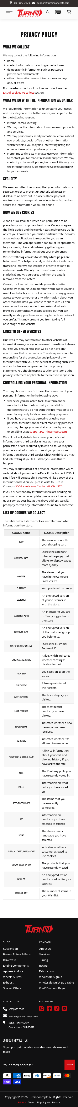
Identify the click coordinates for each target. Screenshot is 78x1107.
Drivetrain (9, 960)
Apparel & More (13, 971)
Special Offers (12, 988)
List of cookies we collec (18, 92)
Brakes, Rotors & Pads (17, 954)
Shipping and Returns (48, 1102)
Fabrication (46, 971)
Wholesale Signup (50, 977)
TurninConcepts (38, 1097)
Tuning (43, 960)
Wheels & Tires (12, 977)
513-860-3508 (22, 3)
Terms (31, 1102)
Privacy (22, 1102)
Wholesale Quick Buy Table (56, 982)
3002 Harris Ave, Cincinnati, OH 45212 (39, 486)
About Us (45, 949)
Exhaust (8, 982)
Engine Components (16, 965)
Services (44, 954)
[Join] (69, 1065)
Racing (43, 965)
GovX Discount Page (52, 988)
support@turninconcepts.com (53, 3)
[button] (58, 12)
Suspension (10, 949)
